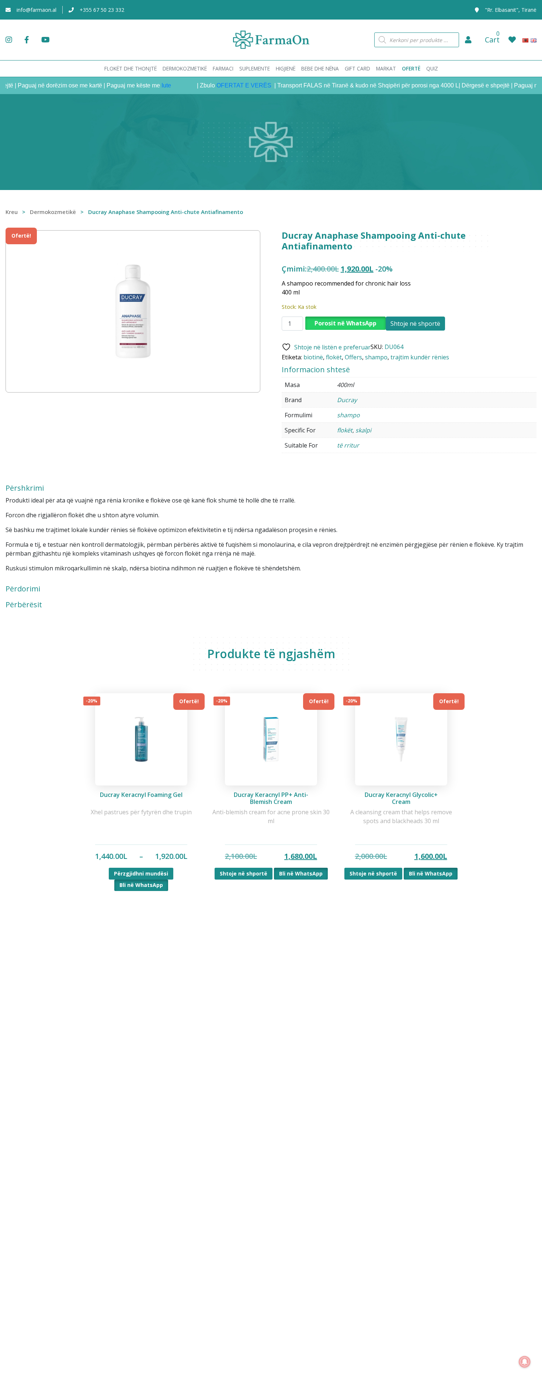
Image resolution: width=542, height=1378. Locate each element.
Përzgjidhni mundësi (141, 873)
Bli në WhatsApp (141, 884)
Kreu (12, 211)
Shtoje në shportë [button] (243, 873)
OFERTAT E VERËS (226, 85)
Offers (353, 357)
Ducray (347, 400)
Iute (148, 85)
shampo (376, 357)
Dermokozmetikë (53, 211)
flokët (334, 357)
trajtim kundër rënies (419, 357)
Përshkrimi (25, 488)
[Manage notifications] (525, 1362)
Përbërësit (24, 604)
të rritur (348, 445)
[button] (468, 39)
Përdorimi (23, 589)
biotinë (313, 357)
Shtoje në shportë (415, 324)
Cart (492, 40)
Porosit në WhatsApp (345, 323)
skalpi (363, 430)
